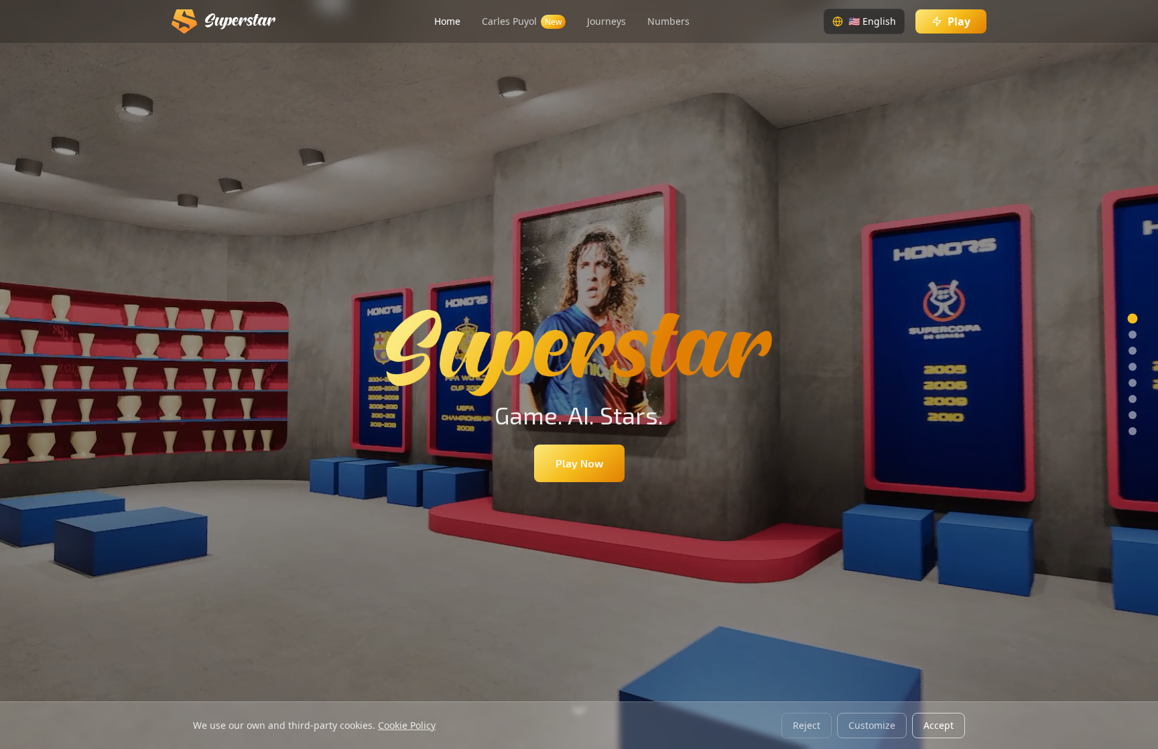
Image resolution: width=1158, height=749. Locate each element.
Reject (806, 725)
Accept (938, 725)
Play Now (579, 463)
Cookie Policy (407, 725)
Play (959, 21)
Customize (871, 725)
